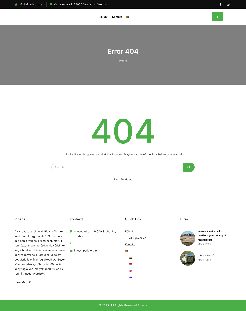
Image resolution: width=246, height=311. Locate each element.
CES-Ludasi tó (206, 255)
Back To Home (123, 179)
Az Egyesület (137, 238)
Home (123, 60)
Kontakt (117, 16)
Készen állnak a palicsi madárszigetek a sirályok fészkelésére (212, 235)
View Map (21, 282)
